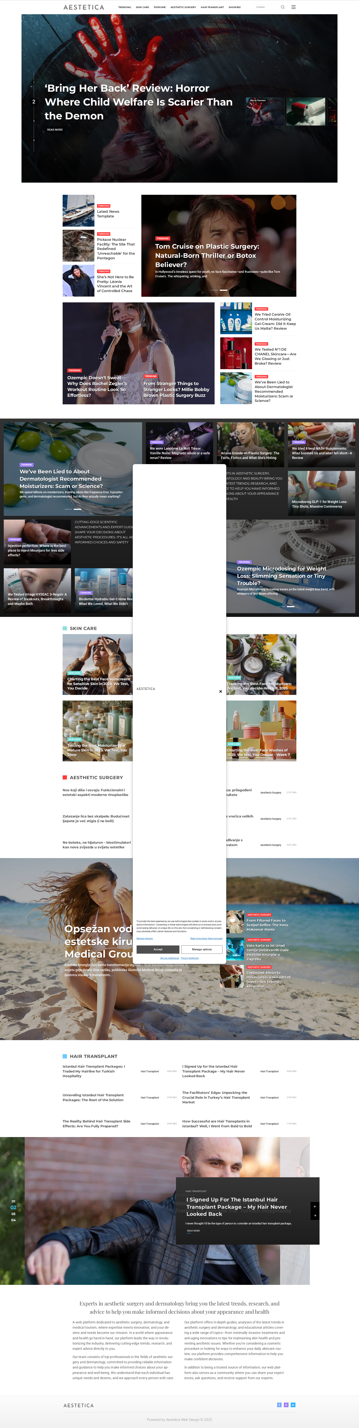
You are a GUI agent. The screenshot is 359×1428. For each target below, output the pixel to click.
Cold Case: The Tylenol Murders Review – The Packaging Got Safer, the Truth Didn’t (135, 102)
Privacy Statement (190, 958)
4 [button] (34, 140)
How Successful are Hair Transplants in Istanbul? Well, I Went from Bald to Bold (217, 1123)
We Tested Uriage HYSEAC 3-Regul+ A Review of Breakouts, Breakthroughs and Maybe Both (37, 599)
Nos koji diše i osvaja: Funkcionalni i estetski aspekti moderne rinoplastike (95, 792)
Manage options (202, 949)
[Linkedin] (293, 1405)
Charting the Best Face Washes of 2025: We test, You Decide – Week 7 (258, 752)
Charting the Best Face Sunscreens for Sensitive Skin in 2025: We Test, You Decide (98, 683)
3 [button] (33, 121)
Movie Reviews (258, 100)
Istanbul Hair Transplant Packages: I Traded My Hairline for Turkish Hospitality (94, 1071)
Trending (103, 206)
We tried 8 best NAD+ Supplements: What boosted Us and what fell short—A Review (322, 453)
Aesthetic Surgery (270, 792)
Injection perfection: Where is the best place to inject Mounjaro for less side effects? (37, 550)
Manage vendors (144, 938)
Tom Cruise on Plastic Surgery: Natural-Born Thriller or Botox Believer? (207, 255)
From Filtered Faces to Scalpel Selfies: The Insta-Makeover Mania (268, 925)
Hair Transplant (150, 1071)
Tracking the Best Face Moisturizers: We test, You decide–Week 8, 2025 (259, 686)
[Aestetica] (84, 7)
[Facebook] (279, 1405)
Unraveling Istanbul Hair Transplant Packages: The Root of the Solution (93, 1097)
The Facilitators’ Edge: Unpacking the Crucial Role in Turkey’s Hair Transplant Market (216, 1097)
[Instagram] (286, 1405)
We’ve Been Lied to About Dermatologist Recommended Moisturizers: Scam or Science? (274, 391)
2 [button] (34, 101)
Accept (158, 949)
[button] (221, 691)
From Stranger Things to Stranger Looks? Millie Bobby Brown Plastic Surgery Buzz (176, 389)
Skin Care (74, 673)
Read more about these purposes (206, 938)
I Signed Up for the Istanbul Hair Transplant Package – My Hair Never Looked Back (213, 1071)
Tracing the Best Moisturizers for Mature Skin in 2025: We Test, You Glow (97, 750)
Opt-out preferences (169, 958)
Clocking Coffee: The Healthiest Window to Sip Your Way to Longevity (279, 575)
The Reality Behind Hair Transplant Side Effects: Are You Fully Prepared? (96, 1123)
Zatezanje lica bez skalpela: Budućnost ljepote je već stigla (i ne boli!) (96, 818)
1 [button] (34, 82)
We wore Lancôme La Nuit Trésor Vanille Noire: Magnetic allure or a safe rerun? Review (180, 453)
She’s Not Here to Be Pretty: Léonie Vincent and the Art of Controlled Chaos (115, 284)
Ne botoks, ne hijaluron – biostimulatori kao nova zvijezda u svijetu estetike (97, 844)
